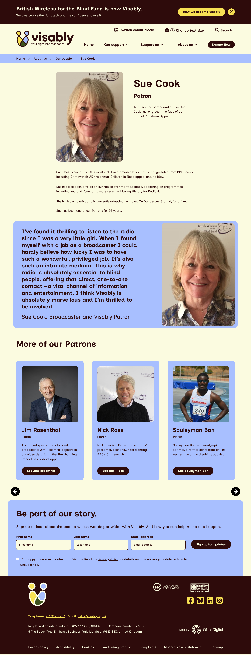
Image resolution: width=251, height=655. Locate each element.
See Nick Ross (113, 471)
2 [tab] (129, 491)
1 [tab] (124, 491)
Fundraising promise (117, 647)
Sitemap (217, 647)
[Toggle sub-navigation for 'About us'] (195, 45)
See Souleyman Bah (193, 471)
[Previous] (15, 491)
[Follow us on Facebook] (190, 600)
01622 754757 (55, 616)
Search (226, 30)
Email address (142, 537)
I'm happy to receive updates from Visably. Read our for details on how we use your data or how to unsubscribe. (103, 562)
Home (89, 45)
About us (185, 45)
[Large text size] (173, 30)
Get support (114, 45)
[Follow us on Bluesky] (200, 600)
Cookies (88, 647)
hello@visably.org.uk (92, 616)
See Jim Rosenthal (41, 471)
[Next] (235, 491)
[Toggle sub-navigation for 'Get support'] (127, 45)
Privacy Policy (108, 559)
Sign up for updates (211, 544)
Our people (64, 58)
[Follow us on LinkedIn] (210, 600)
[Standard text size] (167, 30)
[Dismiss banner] (231, 11)
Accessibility (65, 647)
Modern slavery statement (183, 647)
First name (24, 537)
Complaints (147, 647)
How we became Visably (201, 12)
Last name (82, 537)
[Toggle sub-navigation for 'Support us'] (161, 45)
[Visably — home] (45, 39)
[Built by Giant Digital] (207, 629)
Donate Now (221, 44)
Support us (150, 45)
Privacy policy (38, 647)
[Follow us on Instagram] (219, 600)
